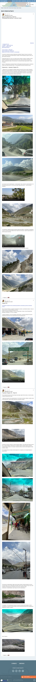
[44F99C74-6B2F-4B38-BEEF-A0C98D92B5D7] (17, 490)
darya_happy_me (31, 677)
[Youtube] (19, 671)
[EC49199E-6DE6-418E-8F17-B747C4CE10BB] (17, 621)
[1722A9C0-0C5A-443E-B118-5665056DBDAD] (17, 329)
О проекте (14, 663)
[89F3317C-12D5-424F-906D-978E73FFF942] (17, 145)
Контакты (21, 663)
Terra (34, 677)
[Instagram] (13, 671)
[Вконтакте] (16, 671)
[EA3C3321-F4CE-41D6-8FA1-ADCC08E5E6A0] (16, 522)
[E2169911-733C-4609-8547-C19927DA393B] (17, 215)
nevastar (25, 677)
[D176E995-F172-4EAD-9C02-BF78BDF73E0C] (16, 95)
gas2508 (27, 677)
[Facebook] (23, 671)
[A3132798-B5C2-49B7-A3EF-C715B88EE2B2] (17, 169)
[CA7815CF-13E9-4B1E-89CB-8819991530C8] (17, 465)
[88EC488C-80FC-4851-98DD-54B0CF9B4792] (17, 353)
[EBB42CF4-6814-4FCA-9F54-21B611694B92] (17, 261)
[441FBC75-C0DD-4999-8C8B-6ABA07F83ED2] (17, 283)
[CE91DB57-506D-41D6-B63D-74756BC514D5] (16, 561)
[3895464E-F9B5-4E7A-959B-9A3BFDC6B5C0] (17, 123)
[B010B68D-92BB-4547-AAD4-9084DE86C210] (17, 412)
